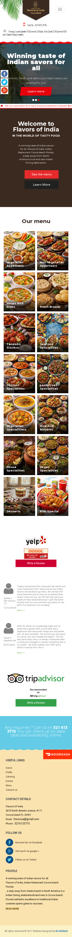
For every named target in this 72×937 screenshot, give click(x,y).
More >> (21, 610)
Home (9, 768)
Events (9, 781)
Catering (10, 776)
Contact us (11, 790)
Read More (12, 909)
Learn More (41, 185)
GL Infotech (61, 931)
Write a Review (36, 563)
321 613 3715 (41, 25)
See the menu (42, 174)
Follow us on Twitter (25, 859)
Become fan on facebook (28, 842)
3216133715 (22, 823)
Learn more (36, 91)
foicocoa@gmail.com (26, 819)
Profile (9, 772)
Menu (9, 785)
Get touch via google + (27, 851)
